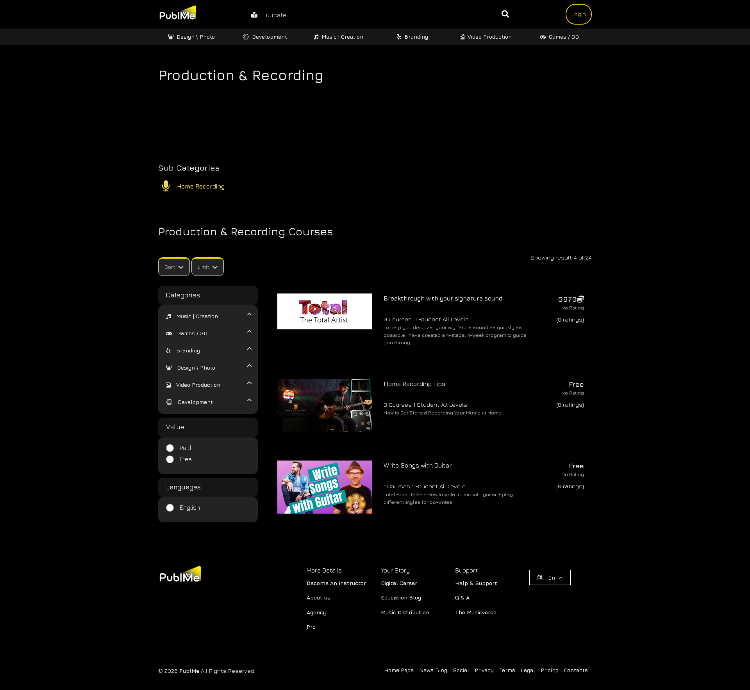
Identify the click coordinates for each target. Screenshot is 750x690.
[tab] (203, 315)
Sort (169, 266)
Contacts (576, 670)
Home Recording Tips (414, 383)
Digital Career (399, 583)
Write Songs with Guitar (418, 465)
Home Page (399, 670)
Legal (528, 670)
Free (186, 458)
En (551, 577)
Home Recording (201, 186)
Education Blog (401, 597)
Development (269, 36)
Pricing (550, 670)
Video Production (490, 36)
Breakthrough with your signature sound (443, 298)
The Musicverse (475, 612)
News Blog (433, 670)
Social (461, 670)
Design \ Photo (196, 36)
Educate (271, 14)
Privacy (484, 670)
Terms (507, 670)
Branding (416, 36)
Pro (311, 626)
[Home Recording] (168, 188)
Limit (203, 266)
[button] (192, 316)
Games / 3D (564, 36)
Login (578, 14)
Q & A (462, 597)
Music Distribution (405, 612)
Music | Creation (342, 36)
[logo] (179, 575)
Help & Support (476, 583)
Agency (317, 612)
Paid (185, 447)
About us (318, 597)
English (190, 507)
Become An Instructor (336, 583)
